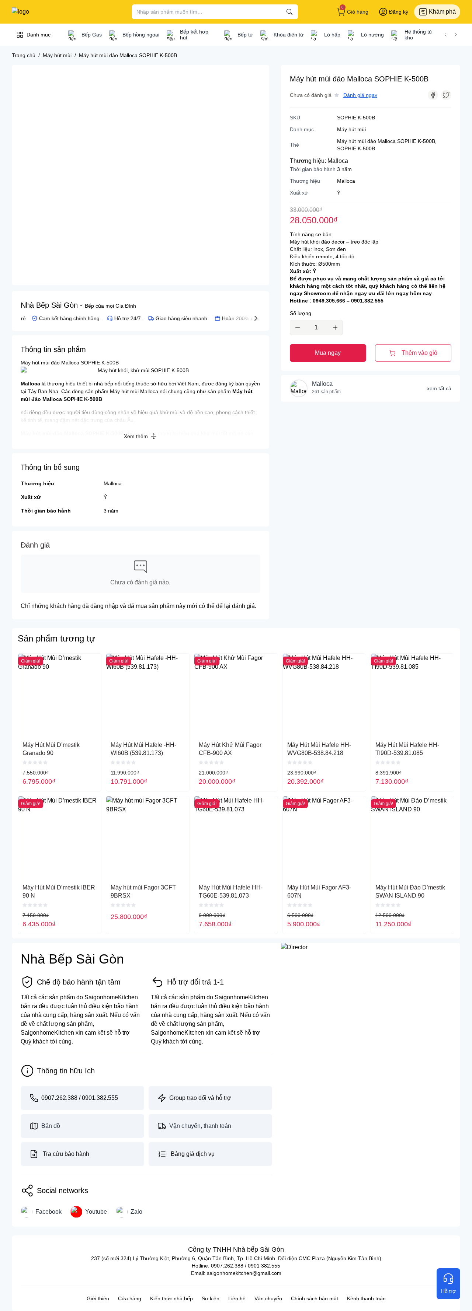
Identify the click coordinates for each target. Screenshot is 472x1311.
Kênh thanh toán (366, 1298)
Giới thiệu (98, 1298)
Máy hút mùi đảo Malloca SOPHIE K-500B (386, 141)
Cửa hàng (129, 1298)
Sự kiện (210, 1298)
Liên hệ (237, 1298)
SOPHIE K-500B (356, 148)
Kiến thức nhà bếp (171, 1298)
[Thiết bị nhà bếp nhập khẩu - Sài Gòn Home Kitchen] (50, 11)
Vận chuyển (268, 1298)
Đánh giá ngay (360, 95)
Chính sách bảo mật (314, 1298)
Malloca (113, 483)
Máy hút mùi (351, 129)
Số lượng (300, 313)
